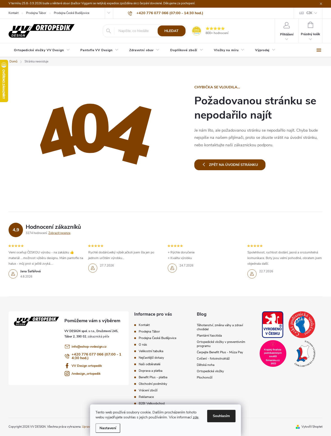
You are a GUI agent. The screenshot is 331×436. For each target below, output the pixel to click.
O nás (143, 344)
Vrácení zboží (148, 390)
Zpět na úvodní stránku (233, 164)
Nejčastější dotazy (151, 358)
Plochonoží (204, 377)
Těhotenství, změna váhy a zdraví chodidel (220, 327)
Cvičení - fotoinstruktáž (213, 358)
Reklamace (146, 397)
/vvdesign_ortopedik (86, 374)
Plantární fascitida (209, 335)
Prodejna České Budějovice (71, 13)
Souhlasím (221, 415)
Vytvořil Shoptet (312, 427)
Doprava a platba (150, 371)
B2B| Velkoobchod (152, 403)
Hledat (171, 30)
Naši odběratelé (149, 364)
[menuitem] (42, 50)
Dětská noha (205, 365)
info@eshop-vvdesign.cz (89, 346)
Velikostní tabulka (151, 351)
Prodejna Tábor (36, 13)
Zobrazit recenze (59, 233)
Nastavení (108, 428)
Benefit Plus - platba (153, 377)
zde (195, 417)
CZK (309, 13)
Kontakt (13, 13)
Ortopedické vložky (210, 371)
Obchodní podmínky (153, 384)
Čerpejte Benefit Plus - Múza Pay (220, 352)
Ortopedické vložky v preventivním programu (221, 344)
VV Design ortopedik (87, 366)
